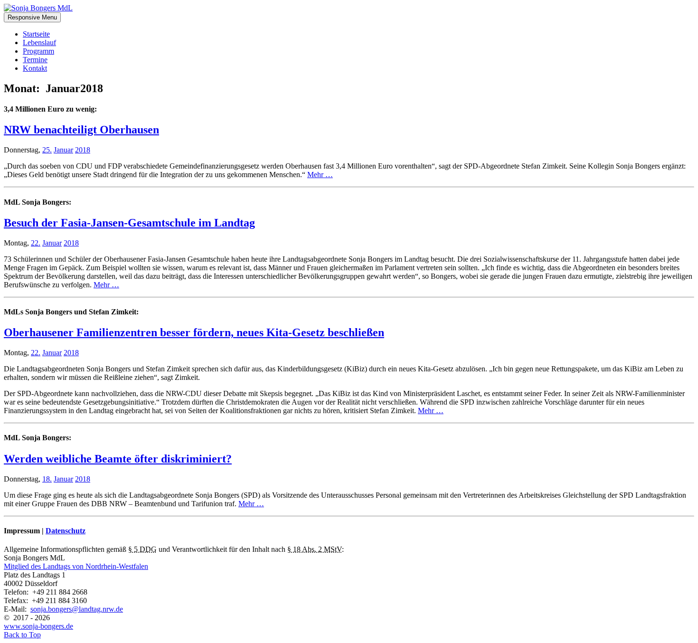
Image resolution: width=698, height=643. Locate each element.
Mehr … (320, 174)
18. (47, 479)
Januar (63, 150)
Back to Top (22, 635)
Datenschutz (65, 531)
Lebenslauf (39, 42)
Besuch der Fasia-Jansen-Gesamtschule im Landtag (129, 223)
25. (47, 150)
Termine (35, 60)
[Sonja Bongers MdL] (38, 8)
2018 (82, 150)
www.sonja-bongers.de (38, 626)
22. (35, 243)
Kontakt (35, 68)
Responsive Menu (32, 17)
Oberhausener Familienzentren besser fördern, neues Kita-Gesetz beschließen (194, 332)
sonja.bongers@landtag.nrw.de (76, 609)
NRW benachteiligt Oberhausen (81, 129)
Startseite (36, 34)
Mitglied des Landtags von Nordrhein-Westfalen (76, 566)
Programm (38, 51)
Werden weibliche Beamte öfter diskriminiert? (118, 459)
